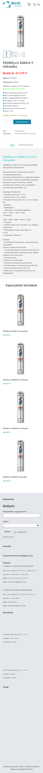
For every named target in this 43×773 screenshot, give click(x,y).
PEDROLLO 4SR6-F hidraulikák (25, 134)
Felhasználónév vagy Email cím (18, 512)
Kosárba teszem (22, 122)
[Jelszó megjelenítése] (38, 525)
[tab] (12, 145)
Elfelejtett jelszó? (8, 537)
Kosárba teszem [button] (21, 328)
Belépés (7, 532)
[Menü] (39, 4)
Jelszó (9, 521)
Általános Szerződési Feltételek (21, 769)
